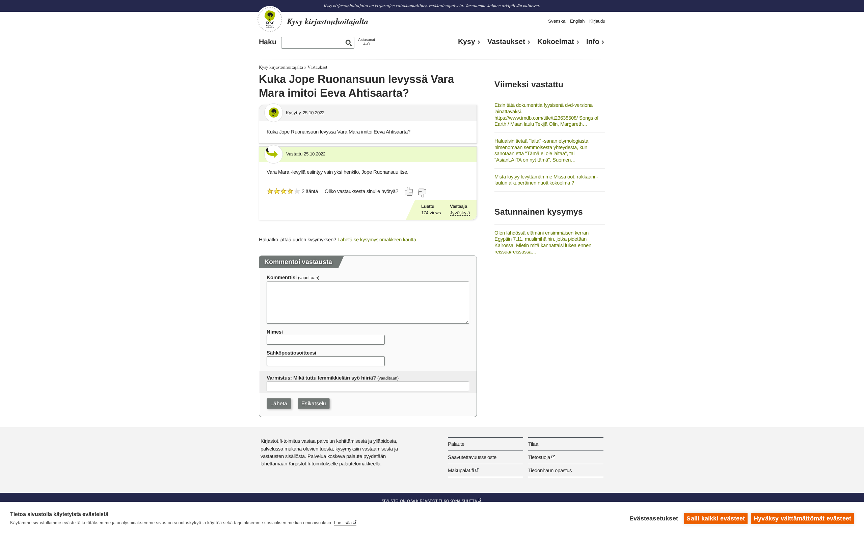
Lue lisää (343, 522)
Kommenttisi (282, 277)
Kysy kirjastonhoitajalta (281, 67)
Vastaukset (506, 42)
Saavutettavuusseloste (472, 457)
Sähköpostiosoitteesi (291, 353)
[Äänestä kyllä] (409, 191)
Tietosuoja (539, 457)
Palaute (456, 444)
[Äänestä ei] (421, 193)
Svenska (556, 21)
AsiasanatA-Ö (366, 42)
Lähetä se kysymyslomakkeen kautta (377, 239)
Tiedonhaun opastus (550, 470)
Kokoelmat (555, 42)
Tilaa (533, 444)
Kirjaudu (597, 21)
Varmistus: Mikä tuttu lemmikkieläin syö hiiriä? (321, 378)
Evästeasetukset (653, 518)
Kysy (466, 42)
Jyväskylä (460, 212)
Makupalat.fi (461, 470)
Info (592, 42)
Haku (267, 42)
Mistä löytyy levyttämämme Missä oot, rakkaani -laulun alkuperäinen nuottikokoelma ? (546, 180)
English (577, 21)
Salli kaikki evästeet (715, 518)
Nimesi (275, 332)
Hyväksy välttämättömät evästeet (802, 518)
